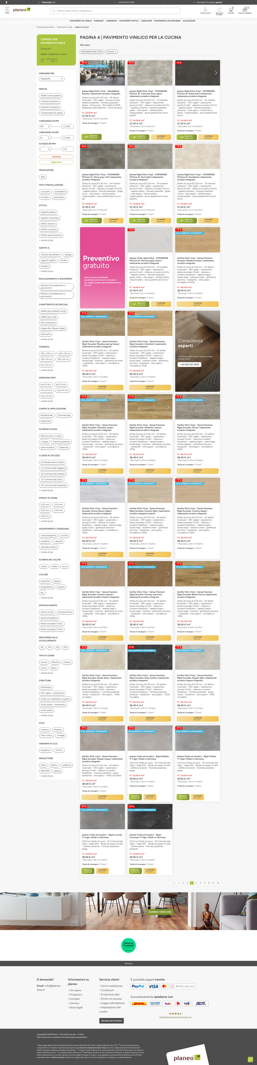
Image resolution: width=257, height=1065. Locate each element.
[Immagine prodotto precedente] (84, 73)
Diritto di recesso (111, 998)
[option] (102, 73)
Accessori (189, 21)
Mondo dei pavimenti (45, 27)
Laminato (111, 21)
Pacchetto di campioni (209, 2)
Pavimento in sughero (167, 21)
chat (48, 2)
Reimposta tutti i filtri (92, 51)
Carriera (74, 1003)
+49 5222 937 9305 (126, 2)
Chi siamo (75, 990)
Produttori (76, 994)
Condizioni (107, 990)
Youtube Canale (156, 906)
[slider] (50, 126)
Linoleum (146, 21)
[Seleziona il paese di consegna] (6, 2)
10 (218, 883)
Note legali (76, 1007)
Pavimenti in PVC (129, 21)
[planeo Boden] (187, 1058)
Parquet (99, 21)
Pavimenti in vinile (81, 21)
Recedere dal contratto (111, 1020)
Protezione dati (110, 994)
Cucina (111, 51)
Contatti (75, 998)
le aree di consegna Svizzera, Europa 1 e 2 (95, 1048)
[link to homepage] (21, 10)
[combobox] (117, 11)
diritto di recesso (58, 1057)
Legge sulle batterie (113, 1003)
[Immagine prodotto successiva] (121, 73)
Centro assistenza (111, 985)
